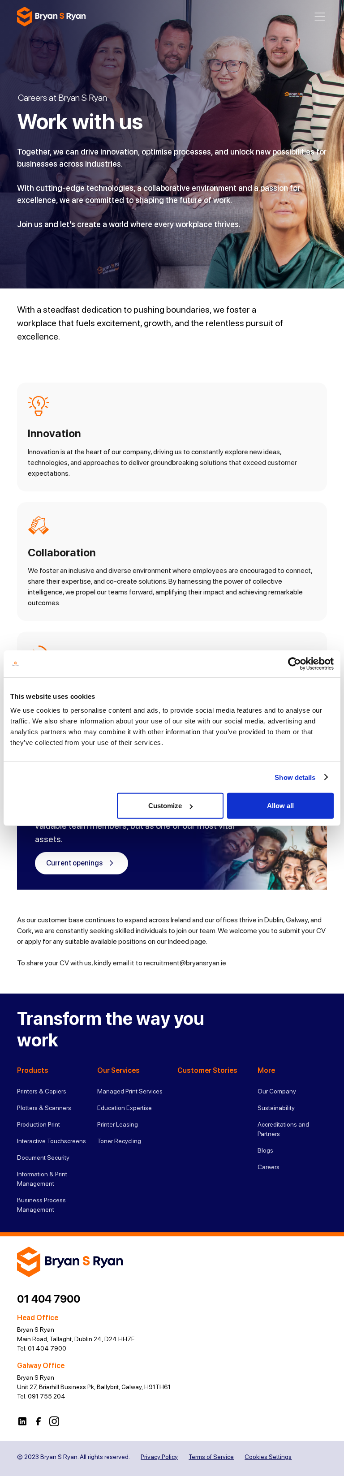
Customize (165, 805)
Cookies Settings (268, 1456)
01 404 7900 (48, 1298)
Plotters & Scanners (44, 1107)
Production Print (38, 1124)
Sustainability (276, 1107)
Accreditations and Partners (283, 1129)
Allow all (280, 805)
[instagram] (54, 1421)
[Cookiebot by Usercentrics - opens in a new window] (294, 663)
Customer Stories (207, 1070)
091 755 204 (46, 1396)
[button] (320, 16)
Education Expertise (124, 1107)
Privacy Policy (159, 1456)
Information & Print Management (42, 1178)
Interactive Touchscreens (51, 1141)
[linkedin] (22, 1421)
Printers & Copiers (41, 1091)
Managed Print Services (130, 1091)
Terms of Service (211, 1456)
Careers (269, 1166)
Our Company (277, 1091)
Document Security (43, 1157)
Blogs (265, 1150)
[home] (51, 16)
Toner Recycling (119, 1141)
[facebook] (38, 1421)
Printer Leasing (117, 1124)
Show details (295, 777)
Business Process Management (41, 1204)
